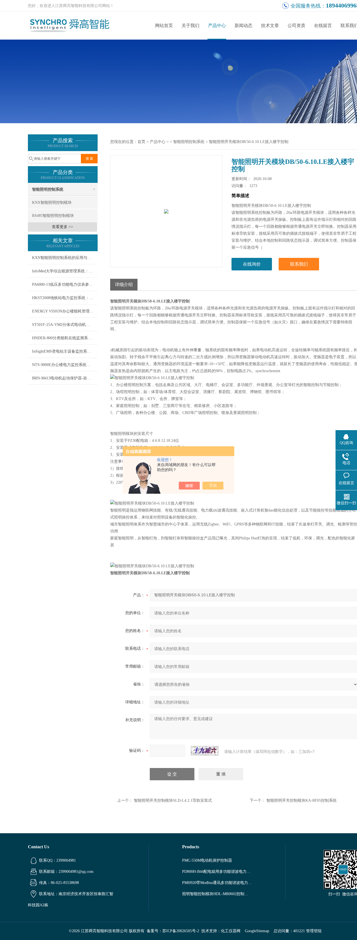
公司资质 (296, 25)
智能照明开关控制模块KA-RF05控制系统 (301, 800)
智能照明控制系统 (47, 189)
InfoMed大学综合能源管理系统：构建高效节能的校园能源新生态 (65, 271)
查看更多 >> (62, 227)
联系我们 (299, 264)
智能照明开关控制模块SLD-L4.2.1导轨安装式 (173, 800)
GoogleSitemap (257, 931)
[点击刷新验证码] (205, 750)
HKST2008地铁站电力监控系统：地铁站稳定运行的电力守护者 (65, 298)
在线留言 (323, 25)
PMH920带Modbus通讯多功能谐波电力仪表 (217, 883)
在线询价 (252, 264)
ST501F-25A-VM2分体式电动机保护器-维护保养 (65, 325)
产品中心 (217, 25)
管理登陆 (314, 931)
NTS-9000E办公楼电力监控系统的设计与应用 (65, 365)
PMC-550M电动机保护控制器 (207, 860)
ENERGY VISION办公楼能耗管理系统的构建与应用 (65, 311)
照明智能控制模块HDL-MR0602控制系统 (217, 894)
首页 (141, 142)
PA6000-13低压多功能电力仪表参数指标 (65, 284)
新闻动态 (243, 25)
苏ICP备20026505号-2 (180, 931)
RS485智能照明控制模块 (53, 216)
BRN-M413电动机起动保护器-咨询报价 (65, 378)
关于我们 (190, 25)
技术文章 (270, 25)
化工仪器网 (230, 931)
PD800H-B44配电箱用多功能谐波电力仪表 (217, 871)
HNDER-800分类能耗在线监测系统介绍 (65, 338)
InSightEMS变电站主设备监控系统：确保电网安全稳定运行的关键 (65, 351)
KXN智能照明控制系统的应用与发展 (63, 258)
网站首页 (164, 25)
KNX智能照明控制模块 (52, 202)
